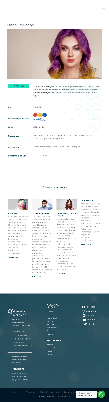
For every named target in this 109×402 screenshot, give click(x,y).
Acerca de (15, 392)
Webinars (50, 345)
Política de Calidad (19, 376)
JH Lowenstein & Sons (44, 135)
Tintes (61, 138)
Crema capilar (57, 147)
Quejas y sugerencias (20, 380)
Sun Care (50, 315)
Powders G (13, 213)
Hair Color (50, 324)
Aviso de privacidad (19, 373)
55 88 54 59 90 (19, 342)
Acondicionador (41, 147)
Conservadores (52, 331)
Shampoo (75, 147)
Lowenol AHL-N (40, 213)
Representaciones (18, 322)
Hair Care (50, 321)
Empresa (15, 319)
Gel (67, 147)
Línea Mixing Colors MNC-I (66, 214)
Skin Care (50, 312)
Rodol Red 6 (87, 200)
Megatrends (51, 348)
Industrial (50, 334)
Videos (49, 351)
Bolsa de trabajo (72, 392)
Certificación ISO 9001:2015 (21, 325)
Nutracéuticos (51, 328)
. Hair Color (38, 127)
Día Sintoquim (52, 354)
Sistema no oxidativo (85, 135)
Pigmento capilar (64, 135)
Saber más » (13, 257)
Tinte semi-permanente (45, 138)
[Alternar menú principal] (103, 8)
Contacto (30, 392)
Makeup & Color (52, 318)
